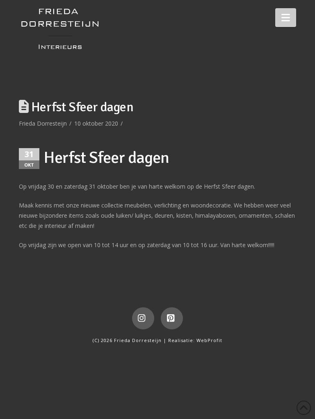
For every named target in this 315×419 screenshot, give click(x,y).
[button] (285, 17)
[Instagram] (143, 318)
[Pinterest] (172, 318)
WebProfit (209, 340)
